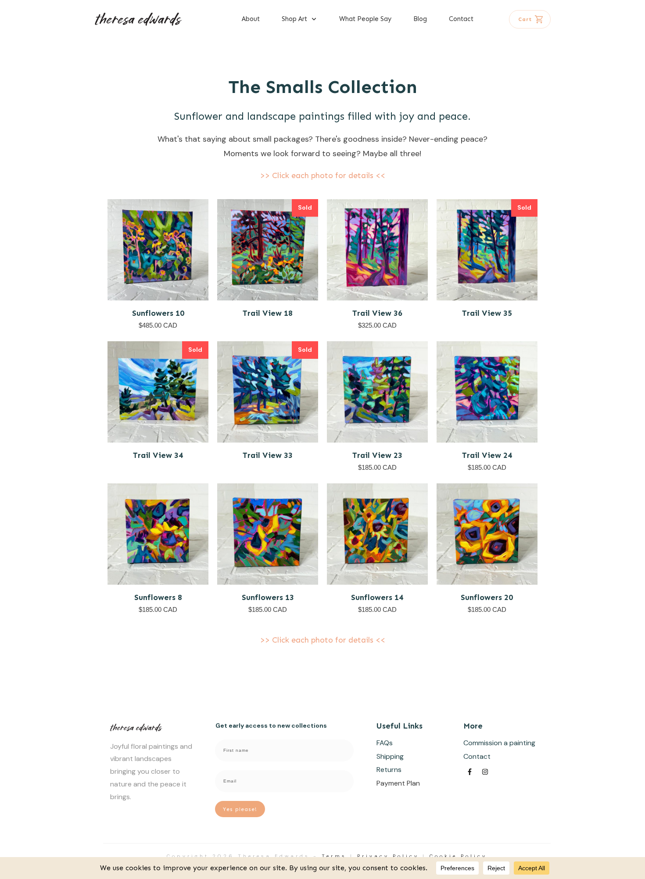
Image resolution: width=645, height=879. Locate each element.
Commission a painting (499, 742)
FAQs (384, 742)
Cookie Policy (458, 856)
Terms (334, 856)
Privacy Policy (388, 856)
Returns (388, 769)
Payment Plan (398, 783)
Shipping (390, 756)
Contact (477, 756)
